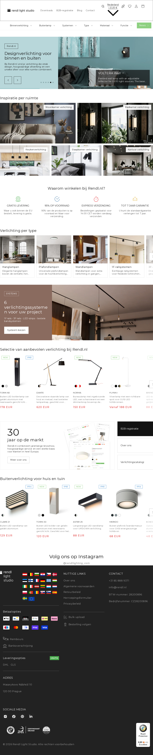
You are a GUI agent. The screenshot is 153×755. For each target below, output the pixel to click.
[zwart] (2, 386)
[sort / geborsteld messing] (119, 386)
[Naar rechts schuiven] (17, 80)
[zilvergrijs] (116, 515)
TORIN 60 (5, 392)
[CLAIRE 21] (17, 500)
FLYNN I (113, 392)
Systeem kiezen (16, 330)
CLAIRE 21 (5, 522)
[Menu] (148, 724)
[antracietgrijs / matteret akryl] (2, 515)
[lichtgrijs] (6, 386)
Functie (124, 25)
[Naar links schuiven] (8, 80)
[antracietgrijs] (112, 515)
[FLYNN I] (127, 371)
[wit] (112, 386)
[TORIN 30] (53, 500)
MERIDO (114, 522)
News (142, 25)
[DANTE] (53, 371)
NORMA (77, 392)
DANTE (40, 392)
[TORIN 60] (17, 371)
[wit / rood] (79, 386)
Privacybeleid (72, 603)
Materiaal (105, 25)
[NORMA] (90, 371)
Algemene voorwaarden (79, 586)
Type (86, 25)
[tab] (41, 82)
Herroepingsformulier (78, 597)
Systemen (67, 25)
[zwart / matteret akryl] (76, 515)
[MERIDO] (127, 500)
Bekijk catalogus (19, 459)
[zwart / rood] (76, 386)
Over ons (69, 580)
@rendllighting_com (76, 563)
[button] (103, 6)
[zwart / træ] (39, 386)
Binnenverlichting (19, 25)
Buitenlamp (45, 25)
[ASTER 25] (90, 500)
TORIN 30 (41, 522)
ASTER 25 (78, 522)
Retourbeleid (72, 592)
